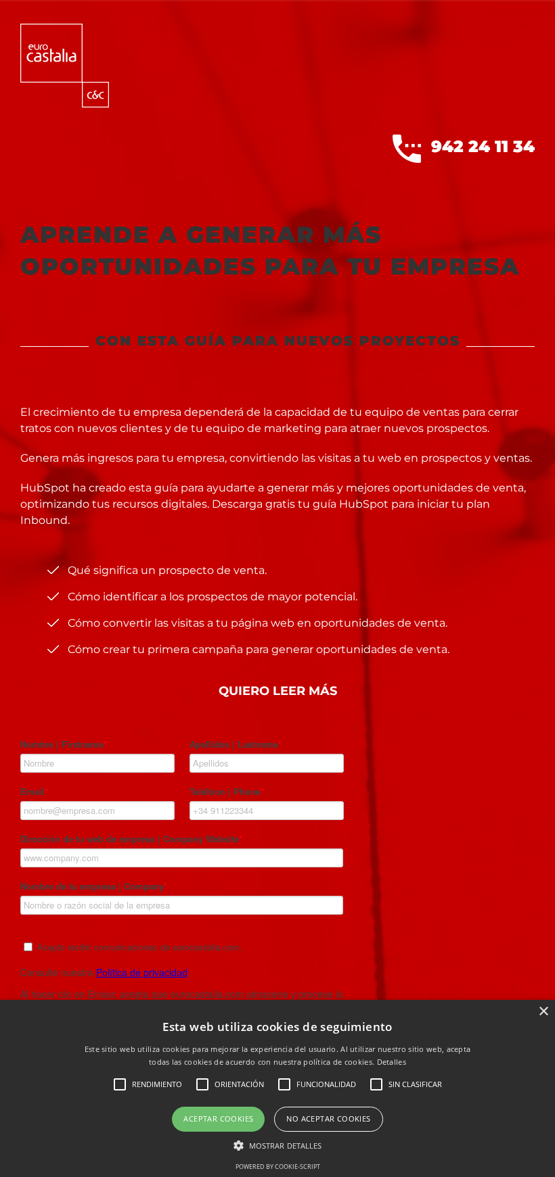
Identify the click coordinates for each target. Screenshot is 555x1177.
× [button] (543, 1012)
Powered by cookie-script (278, 1166)
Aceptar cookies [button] (218, 1118)
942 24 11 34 (483, 146)
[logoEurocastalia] (64, 28)
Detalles (391, 1062)
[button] (278, 1145)
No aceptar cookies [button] (328, 1118)
